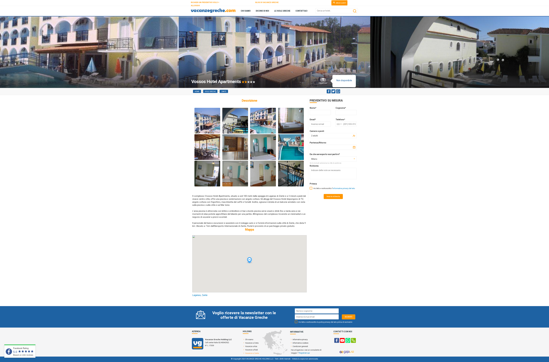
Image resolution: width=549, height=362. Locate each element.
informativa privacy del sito (344, 188)
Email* (313, 119)
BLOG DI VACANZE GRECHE (267, 2)
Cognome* (341, 108)
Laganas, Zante (199, 295)
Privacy (313, 184)
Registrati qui (304, 353)
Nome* (313, 108)
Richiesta (314, 166)
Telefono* (340, 119)
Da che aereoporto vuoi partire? (325, 154)
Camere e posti (317, 131)
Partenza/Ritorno (318, 143)
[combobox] (339, 124)
